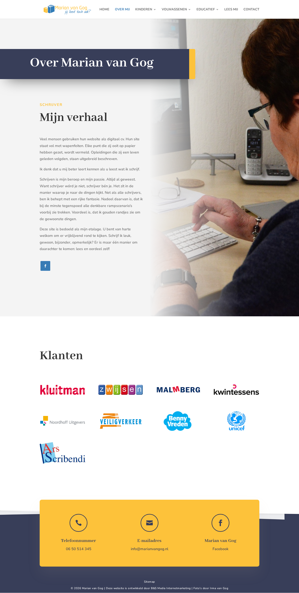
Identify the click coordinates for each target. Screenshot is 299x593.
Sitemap (149, 582)
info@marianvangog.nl (149, 548)
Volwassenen (174, 10)
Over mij (122, 10)
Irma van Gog (219, 588)
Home (104, 10)
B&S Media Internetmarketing (171, 588)
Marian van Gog (220, 541)
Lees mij (231, 10)
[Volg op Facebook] (45, 266)
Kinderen (143, 10)
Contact (251, 10)
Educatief (205, 10)
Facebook (220, 548)
